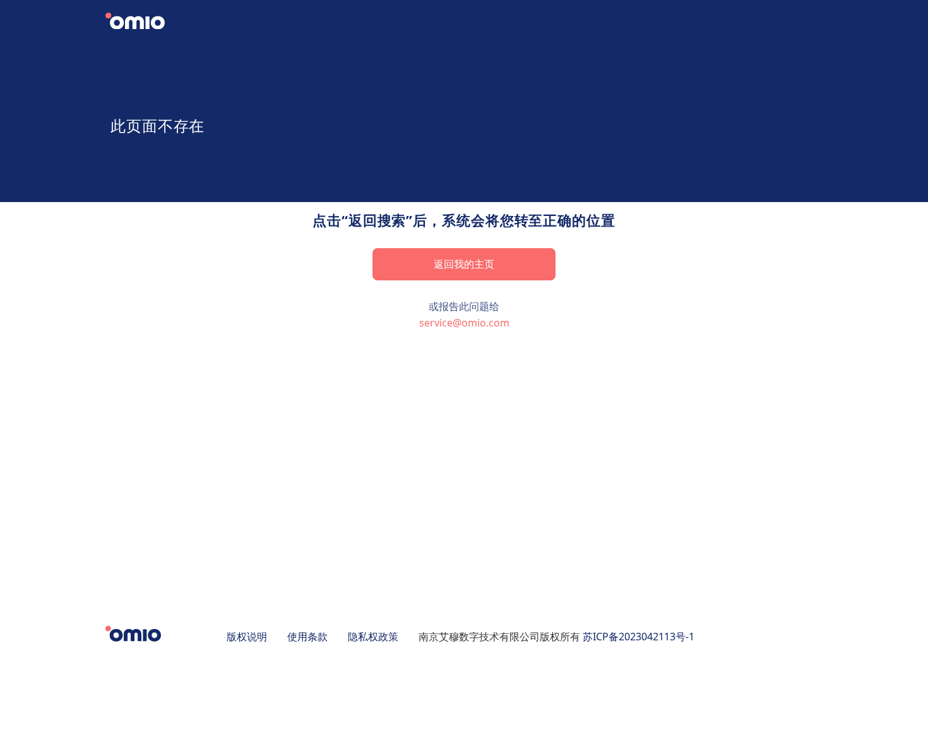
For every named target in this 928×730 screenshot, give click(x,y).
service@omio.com (464, 323)
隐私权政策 (373, 636)
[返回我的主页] (145, 23)
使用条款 (307, 636)
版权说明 (247, 636)
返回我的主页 (464, 264)
